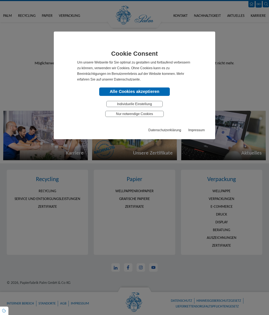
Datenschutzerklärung (164, 130)
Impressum (196, 130)
